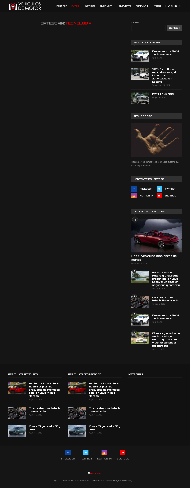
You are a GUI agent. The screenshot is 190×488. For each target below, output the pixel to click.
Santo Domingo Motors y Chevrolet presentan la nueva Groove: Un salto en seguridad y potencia (166, 278)
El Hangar (106, 6)
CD (91, 480)
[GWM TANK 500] (140, 98)
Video (157, 6)
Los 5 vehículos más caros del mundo (154, 257)
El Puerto (125, 6)
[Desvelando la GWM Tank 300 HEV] (140, 56)
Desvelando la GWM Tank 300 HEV (165, 53)
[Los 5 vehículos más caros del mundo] (156, 235)
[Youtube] (176, 6)
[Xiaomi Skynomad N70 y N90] (17, 431)
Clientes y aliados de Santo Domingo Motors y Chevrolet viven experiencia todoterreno (166, 339)
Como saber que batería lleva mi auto (165, 299)
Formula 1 (142, 6)
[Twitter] (169, 6)
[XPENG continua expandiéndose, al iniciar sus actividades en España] (140, 74)
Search (135, 22)
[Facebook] (165, 6)
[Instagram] (172, 6)
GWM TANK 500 (163, 94)
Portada (61, 6)
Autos (75, 6)
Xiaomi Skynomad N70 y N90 (44, 428)
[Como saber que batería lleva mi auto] (140, 302)
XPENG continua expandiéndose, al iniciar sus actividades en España (164, 75)
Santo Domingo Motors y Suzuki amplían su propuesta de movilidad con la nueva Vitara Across (45, 389)
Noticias (90, 6)
